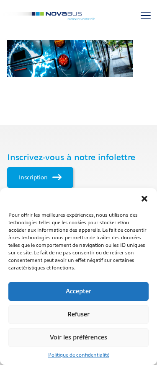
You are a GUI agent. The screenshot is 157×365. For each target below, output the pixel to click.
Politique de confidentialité (78, 355)
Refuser (78, 314)
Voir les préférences (78, 337)
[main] (78, 58)
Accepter (78, 291)
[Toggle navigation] (145, 15)
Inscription (34, 177)
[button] (144, 198)
